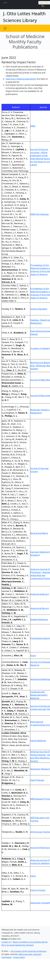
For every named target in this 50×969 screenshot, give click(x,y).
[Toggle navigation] (5, 28)
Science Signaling (38, 308)
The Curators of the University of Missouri (28, 951)
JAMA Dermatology (39, 214)
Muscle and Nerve (39, 533)
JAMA (32, 126)
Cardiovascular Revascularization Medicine (38, 695)
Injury (33, 655)
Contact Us (6, 942)
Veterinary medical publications (21, 78)
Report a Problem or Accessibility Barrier (30, 942)
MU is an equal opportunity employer (17, 945)
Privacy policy (19, 957)
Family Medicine (38, 740)
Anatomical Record (39, 594)
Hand (33, 876)
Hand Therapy (37, 780)
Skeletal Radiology (39, 619)
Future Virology (37, 890)
